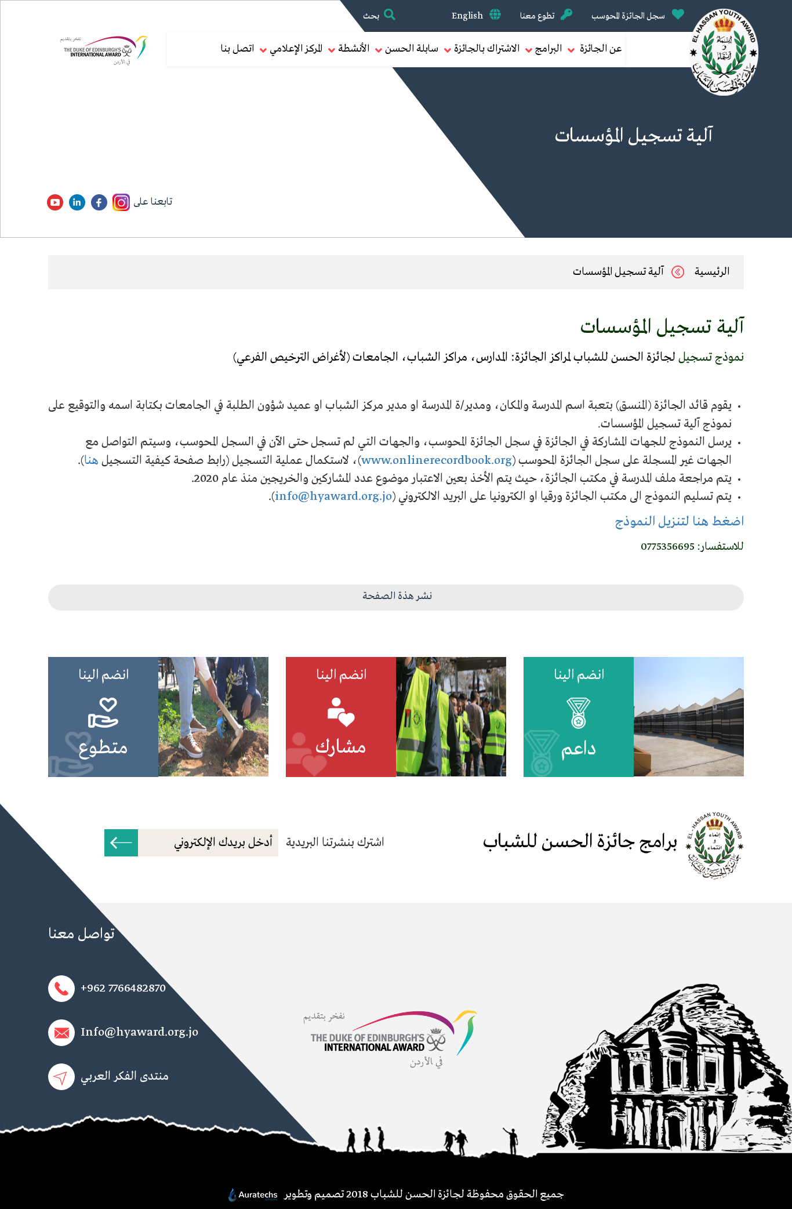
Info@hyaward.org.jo (139, 1032)
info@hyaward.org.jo (333, 496)
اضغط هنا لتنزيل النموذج (679, 522)
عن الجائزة (599, 49)
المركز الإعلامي (296, 49)
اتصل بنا (237, 49)
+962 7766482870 (123, 988)
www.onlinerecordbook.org (436, 461)
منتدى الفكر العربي (125, 1076)
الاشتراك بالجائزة (486, 49)
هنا (91, 461)
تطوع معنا (538, 16)
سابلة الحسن (411, 49)
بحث (371, 16)
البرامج (548, 49)
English (468, 16)
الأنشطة (353, 49)
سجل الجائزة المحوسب (629, 16)
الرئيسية (712, 272)
